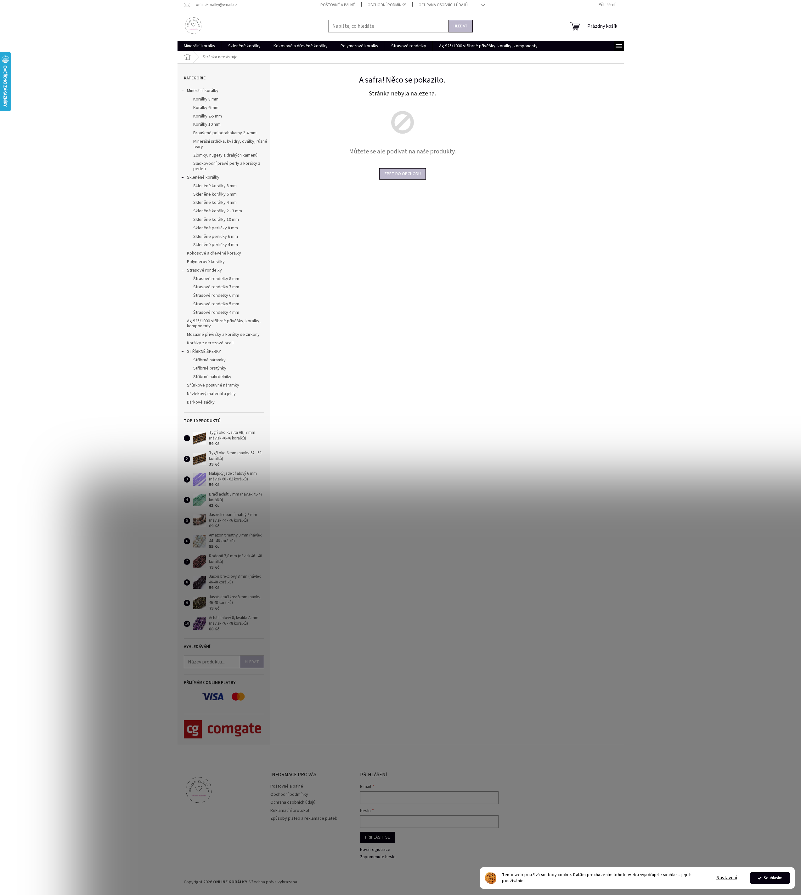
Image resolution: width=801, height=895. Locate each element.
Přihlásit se (377, 837)
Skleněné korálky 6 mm (215, 194)
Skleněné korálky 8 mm (215, 186)
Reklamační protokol (289, 810)
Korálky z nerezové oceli (210, 343)
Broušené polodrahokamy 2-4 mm (225, 133)
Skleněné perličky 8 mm (215, 228)
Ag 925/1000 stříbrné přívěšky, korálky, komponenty (224, 324)
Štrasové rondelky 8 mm (216, 279)
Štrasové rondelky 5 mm (216, 304)
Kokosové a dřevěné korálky (214, 253)
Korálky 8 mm (205, 99)
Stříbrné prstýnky (209, 368)
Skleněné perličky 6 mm (215, 236)
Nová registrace (375, 850)
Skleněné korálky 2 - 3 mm (217, 211)
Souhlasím (773, 878)
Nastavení (726, 878)
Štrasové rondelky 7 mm (216, 287)
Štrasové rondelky (204, 270)
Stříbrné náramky (209, 360)
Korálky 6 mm (205, 108)
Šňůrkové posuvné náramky (213, 385)
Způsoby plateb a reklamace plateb (303, 818)
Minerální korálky (202, 91)
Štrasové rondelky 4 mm (216, 312)
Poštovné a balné (337, 5)
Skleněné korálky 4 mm (215, 202)
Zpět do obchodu (402, 174)
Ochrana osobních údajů (443, 5)
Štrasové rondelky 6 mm (216, 295)
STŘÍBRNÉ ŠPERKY (204, 351)
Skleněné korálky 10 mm (216, 219)
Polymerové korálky (206, 262)
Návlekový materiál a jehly (211, 394)
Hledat (461, 26)
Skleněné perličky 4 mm (215, 245)
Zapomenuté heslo (378, 857)
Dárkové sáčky (201, 402)
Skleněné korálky (203, 177)
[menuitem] (200, 46)
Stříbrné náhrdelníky (212, 377)
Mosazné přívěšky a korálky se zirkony (223, 334)
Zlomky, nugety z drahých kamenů (225, 155)
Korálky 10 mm (207, 124)
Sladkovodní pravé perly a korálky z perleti (226, 166)
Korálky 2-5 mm (207, 116)
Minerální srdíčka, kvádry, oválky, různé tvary (230, 144)
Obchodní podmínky (387, 5)
